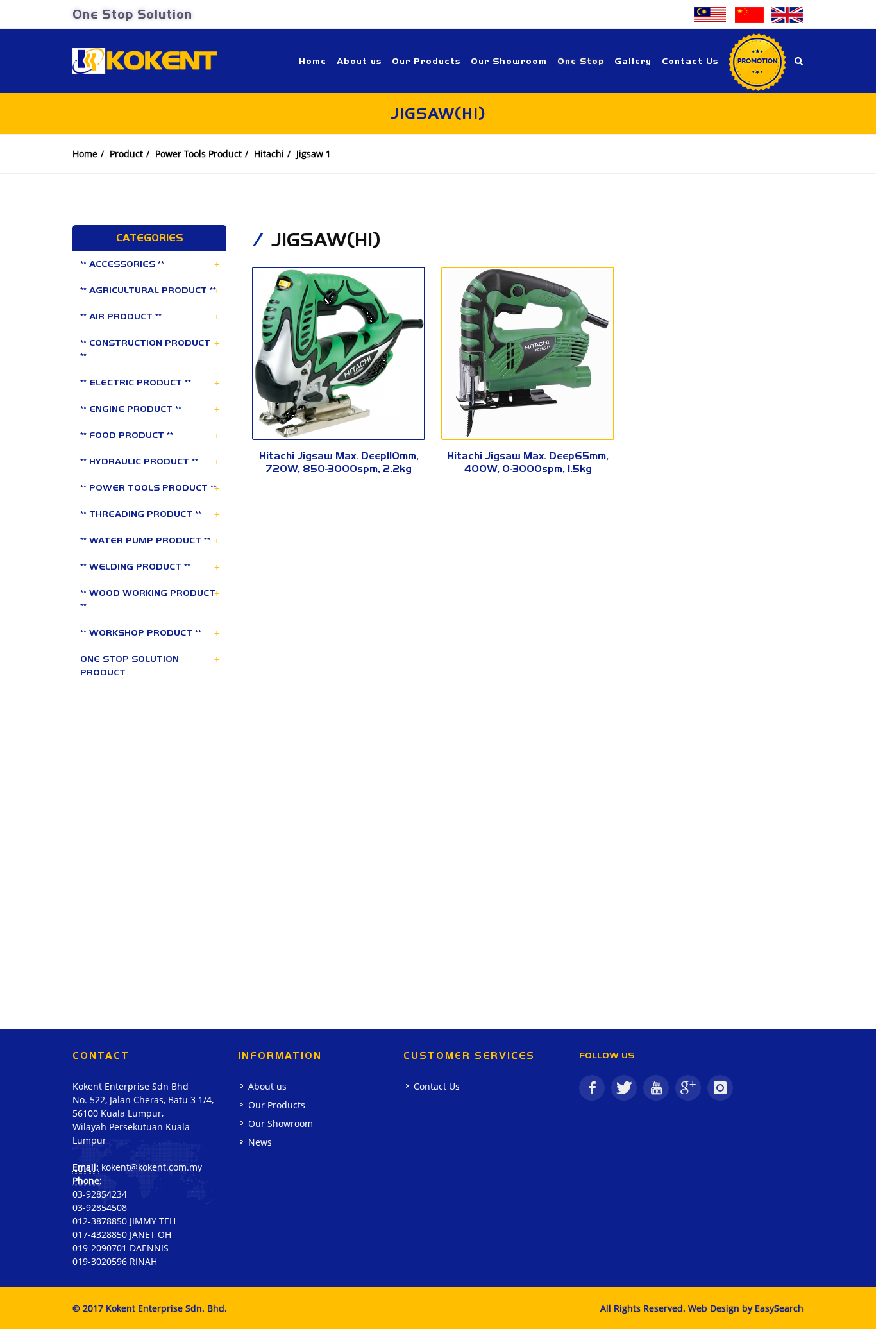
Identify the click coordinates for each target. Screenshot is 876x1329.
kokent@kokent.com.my (151, 1167)
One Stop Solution (132, 14)
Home (84, 154)
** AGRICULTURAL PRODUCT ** (148, 290)
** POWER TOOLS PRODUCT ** (148, 487)
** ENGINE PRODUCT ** (130, 408)
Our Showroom (280, 1123)
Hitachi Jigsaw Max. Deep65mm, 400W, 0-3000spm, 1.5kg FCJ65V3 (528, 468)
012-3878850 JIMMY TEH (124, 1221)
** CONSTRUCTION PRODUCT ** (145, 349)
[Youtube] (656, 1088)
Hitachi (269, 154)
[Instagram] (720, 1088)
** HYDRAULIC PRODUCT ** (139, 461)
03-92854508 (99, 1207)
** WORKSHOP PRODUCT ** (140, 632)
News (260, 1142)
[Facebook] (592, 1088)
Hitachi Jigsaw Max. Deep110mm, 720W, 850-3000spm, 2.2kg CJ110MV (339, 468)
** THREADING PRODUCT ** (140, 514)
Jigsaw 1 (313, 154)
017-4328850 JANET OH (121, 1234)
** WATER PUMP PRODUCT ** (145, 540)
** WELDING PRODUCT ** (135, 566)
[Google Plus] (688, 1088)
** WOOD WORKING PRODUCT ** (147, 599)
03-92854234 (99, 1194)
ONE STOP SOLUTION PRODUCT (129, 665)
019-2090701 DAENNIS (120, 1248)
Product (126, 154)
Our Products (276, 1105)
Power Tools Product (198, 154)
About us (267, 1086)
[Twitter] (624, 1088)
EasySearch (779, 1308)
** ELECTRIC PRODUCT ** (135, 382)
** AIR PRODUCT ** (121, 316)
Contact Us (437, 1086)
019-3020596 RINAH (114, 1261)
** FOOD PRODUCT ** (126, 435)
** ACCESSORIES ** (122, 263)
